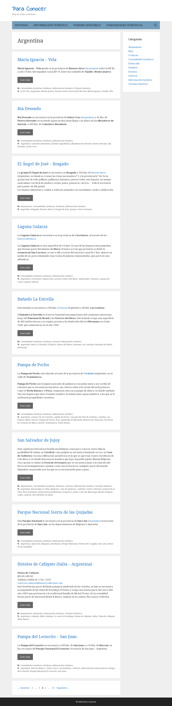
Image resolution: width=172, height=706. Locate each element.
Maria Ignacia (94, 91)
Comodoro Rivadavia (41, 143)
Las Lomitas (88, 344)
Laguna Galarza (32, 226)
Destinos (21, 25)
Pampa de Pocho (33, 364)
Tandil (105, 91)
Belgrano (55, 489)
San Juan (62, 671)
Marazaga (92, 492)
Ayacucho (35, 543)
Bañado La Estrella (35, 299)
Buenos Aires (61, 91)
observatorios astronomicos (94, 668)
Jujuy (75, 492)
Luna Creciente (84, 209)
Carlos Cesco (52, 668)
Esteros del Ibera (26, 238)
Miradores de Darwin (81, 143)
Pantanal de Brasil (103, 344)
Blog (130, 51)
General (56, 341)
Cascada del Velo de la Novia (83, 417)
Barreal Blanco (38, 668)
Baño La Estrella (38, 344)
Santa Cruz (31, 146)
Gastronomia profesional (49, 492)
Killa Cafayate (46, 616)
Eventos (132, 71)
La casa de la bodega (64, 616)
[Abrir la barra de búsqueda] (155, 25)
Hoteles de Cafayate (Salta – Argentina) (54, 564)
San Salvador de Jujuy (38, 440)
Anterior (23, 687)
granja (73, 209)
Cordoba (102, 417)
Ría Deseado (29, 108)
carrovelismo (65, 668)
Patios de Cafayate (83, 616)
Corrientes (36, 279)
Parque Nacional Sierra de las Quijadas (55, 512)
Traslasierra (51, 422)
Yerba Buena (64, 422)
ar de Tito (24, 91)
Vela (111, 91)
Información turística (50, 25)
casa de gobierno (68, 489)
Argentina (91, 68)
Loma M (83, 492)
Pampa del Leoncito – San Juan (47, 636)
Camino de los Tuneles (42, 417)
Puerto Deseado (99, 143)
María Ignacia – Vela (36, 59)
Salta (95, 616)
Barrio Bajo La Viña (40, 489)
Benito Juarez (47, 91)
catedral (81, 489)
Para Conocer (29, 9)
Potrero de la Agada (87, 543)
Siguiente (63, 687)
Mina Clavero (32, 420)
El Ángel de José (61, 209)
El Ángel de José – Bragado (43, 164)
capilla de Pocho (61, 417)
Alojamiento (26, 206)
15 (53, 687)
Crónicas (133, 55)
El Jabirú (52, 344)
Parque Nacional (69, 543)
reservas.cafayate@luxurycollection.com (40, 583)
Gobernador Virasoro (88, 279)
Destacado (38, 613)
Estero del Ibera (70, 279)
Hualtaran (56, 543)
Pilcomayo (22, 347)
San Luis (102, 543)
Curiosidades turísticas (124, 25)
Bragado (35, 209)
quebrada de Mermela (71, 420)
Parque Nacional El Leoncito (43, 671)
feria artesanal (30, 492)
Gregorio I (67, 492)
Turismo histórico (87, 25)
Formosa (62, 307)
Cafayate (35, 616)
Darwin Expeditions (61, 143)
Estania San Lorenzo (52, 279)
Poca (58, 420)
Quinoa (27, 494)
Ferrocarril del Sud (78, 91)
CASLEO (76, 668)
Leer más (25, 79)
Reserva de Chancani (93, 420)
